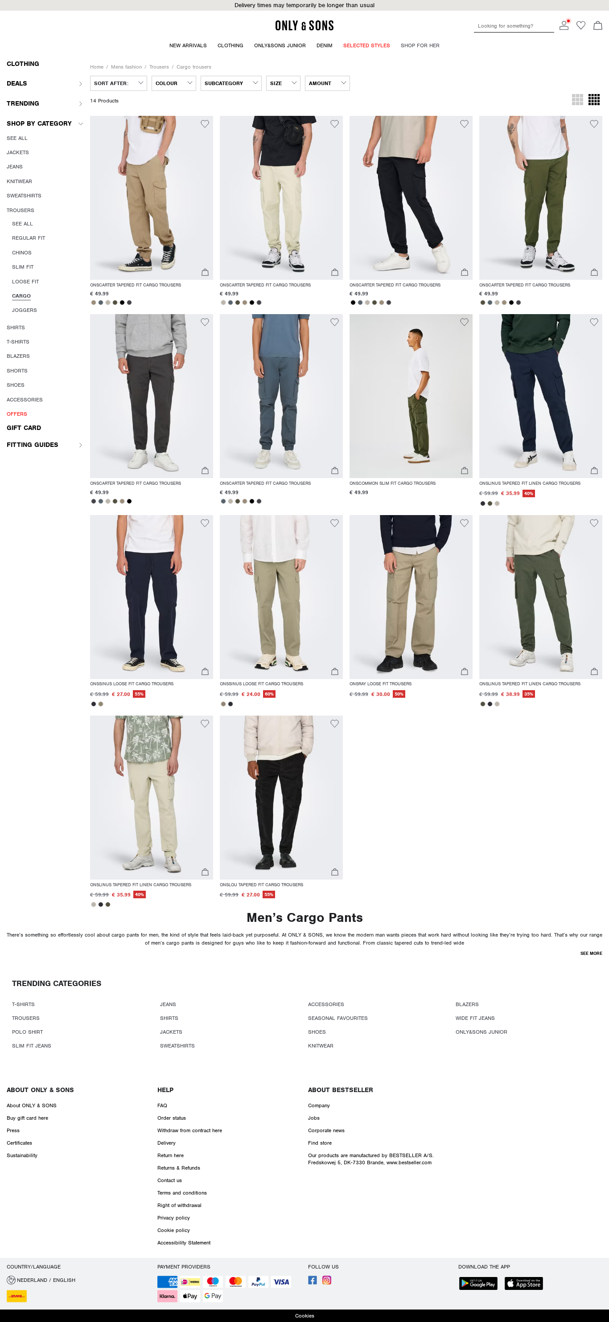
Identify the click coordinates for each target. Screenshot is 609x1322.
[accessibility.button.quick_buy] (205, 273)
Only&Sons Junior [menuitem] (280, 45)
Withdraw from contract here (189, 1130)
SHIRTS (169, 1018)
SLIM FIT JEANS (31, 1045)
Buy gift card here (27, 1117)
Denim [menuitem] (325, 45)
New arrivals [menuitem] (188, 45)
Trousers (159, 66)
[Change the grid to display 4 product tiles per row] (594, 101)
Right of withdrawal (179, 1205)
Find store (320, 1142)
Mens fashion (126, 66)
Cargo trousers (194, 66)
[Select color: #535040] (115, 302)
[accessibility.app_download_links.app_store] (526, 1284)
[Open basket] (597, 26)
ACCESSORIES (326, 1004)
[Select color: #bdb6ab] (107, 302)
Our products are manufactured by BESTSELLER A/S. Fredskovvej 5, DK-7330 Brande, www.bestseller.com (371, 1159)
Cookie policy (173, 1230)
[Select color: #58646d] (100, 302)
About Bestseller (340, 1090)
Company (319, 1105)
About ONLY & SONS (40, 1090)
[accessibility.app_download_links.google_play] (481, 1284)
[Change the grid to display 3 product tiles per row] (577, 101)
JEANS (168, 1004)
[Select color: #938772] (100, 704)
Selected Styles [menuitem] (366, 45)
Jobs (314, 1117)
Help (165, 1090)
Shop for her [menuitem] (420, 45)
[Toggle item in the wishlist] (205, 125)
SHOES (317, 1031)
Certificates (19, 1142)
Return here (170, 1155)
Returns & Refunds (178, 1167)
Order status (171, 1117)
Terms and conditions (182, 1192)
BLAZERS (467, 1004)
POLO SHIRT (27, 1031)
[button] (151, 198)
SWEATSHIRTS (177, 1045)
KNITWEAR (320, 1045)
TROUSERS (26, 1018)
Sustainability (22, 1155)
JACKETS (171, 1031)
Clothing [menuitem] (230, 45)
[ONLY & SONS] (304, 29)
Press (13, 1130)
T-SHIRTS (23, 1004)
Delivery (166, 1142)
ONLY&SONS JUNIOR (481, 1031)
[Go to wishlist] (580, 28)
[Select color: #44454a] (129, 302)
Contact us (169, 1180)
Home (96, 66)
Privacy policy (173, 1217)
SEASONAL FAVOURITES (338, 1018)
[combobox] (118, 83)
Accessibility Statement (183, 1242)
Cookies (304, 1315)
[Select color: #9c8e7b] (93, 302)
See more (591, 953)
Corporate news (326, 1130)
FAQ (162, 1105)
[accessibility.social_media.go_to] (312, 1282)
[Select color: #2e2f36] (482, 503)
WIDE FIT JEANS (475, 1018)
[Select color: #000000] (122, 302)
